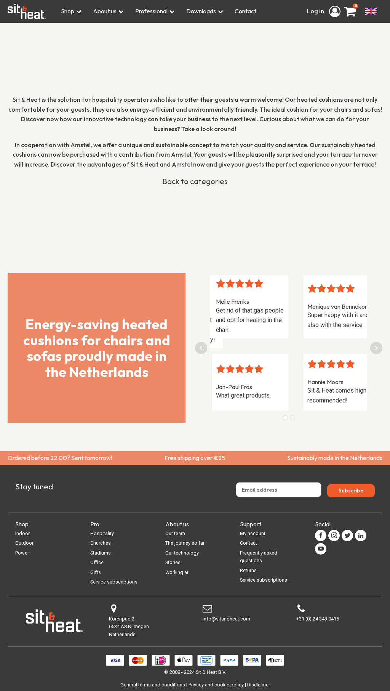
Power (22, 553)
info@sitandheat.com (226, 619)
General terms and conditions (152, 685)
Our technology (182, 553)
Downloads (201, 11)
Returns (248, 570)
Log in (316, 11)
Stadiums (100, 553)
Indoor (22, 533)
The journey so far (185, 543)
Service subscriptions (113, 582)
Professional (151, 11)
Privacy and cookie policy (216, 685)
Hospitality (102, 533)
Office (97, 562)
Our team (175, 533)
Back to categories (195, 181)
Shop (67, 11)
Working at (177, 572)
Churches (100, 543)
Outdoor (24, 543)
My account (252, 533)
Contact (245, 11)
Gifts (95, 572)
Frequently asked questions (258, 556)
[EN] (371, 11)
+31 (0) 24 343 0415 (317, 619)
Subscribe (351, 490)
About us (105, 11)
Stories (173, 562)
